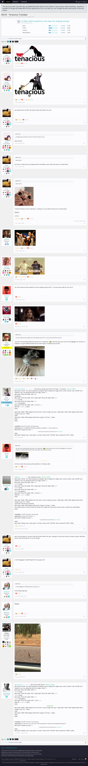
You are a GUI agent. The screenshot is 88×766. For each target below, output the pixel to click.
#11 (84, 381)
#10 (84, 326)
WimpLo (17, 677)
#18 (84, 616)
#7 (84, 250)
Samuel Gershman (20, 389)
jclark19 (6, 239)
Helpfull (17, 477)
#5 (84, 166)
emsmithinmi (6, 693)
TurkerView (60, 431)
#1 (84, 66)
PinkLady (6, 267)
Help (79, 759)
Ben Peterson (18, 684)
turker (26, 16)
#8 (84, 279)
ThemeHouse (23, 760)
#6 (84, 223)
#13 (84, 469)
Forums (8, 1)
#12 (84, 437)
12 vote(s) (62, 28)
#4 (84, 143)
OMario (7, 296)
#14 (84, 528)
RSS (85, 758)
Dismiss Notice (85, 6)
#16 (84, 572)
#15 (84, 548)
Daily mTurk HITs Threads (14, 16)
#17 (84, 596)
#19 (84, 677)
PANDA (73, 389)
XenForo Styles (40, 759)
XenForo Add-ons (31, 759)
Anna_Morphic (7, 316)
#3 (84, 122)
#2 (84, 102)
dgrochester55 (6, 485)
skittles (7, 82)
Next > (16, 41)
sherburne (6, 591)
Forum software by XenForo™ (13, 759)
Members (15, 1)
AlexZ (6, 342)
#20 (84, 733)
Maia (6, 397)
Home (2, 1)
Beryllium (74, 759)
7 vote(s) (63, 25)
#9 (84, 299)
